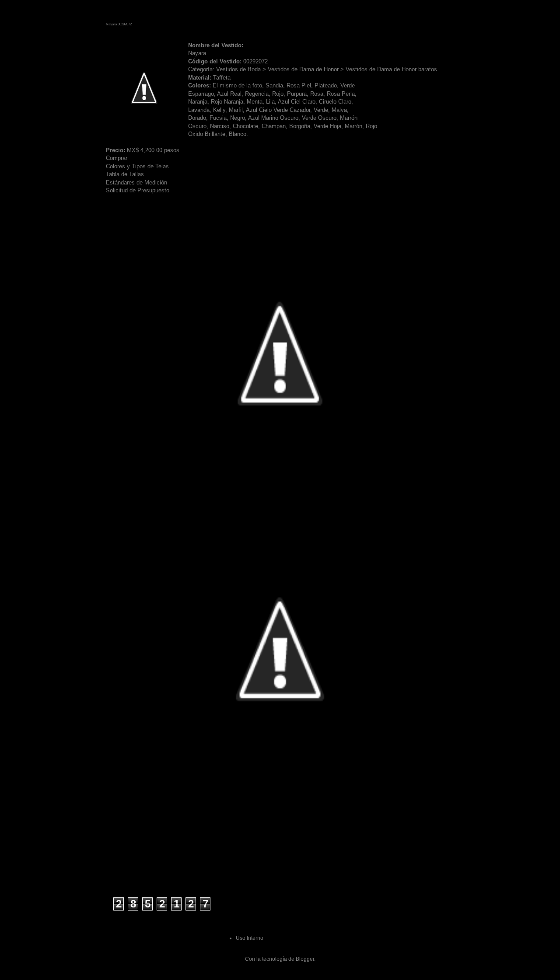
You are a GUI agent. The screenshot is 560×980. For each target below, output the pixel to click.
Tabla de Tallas (125, 174)
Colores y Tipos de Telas (137, 166)
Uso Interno (249, 938)
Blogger (305, 959)
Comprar (116, 158)
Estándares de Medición (136, 182)
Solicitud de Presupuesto (137, 190)
